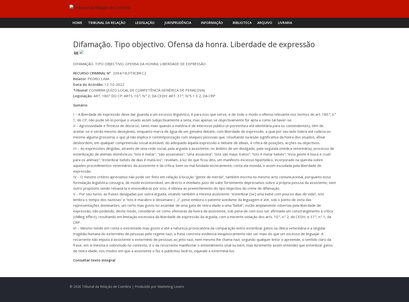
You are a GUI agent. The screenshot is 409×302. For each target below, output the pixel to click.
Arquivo (264, 22)
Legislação (145, 22)
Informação (212, 22)
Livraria (285, 22)
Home (77, 22)
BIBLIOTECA (242, 22)
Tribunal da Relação (106, 22)
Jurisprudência (177, 22)
